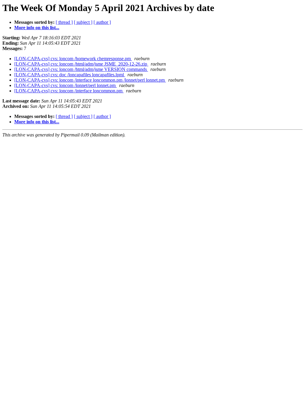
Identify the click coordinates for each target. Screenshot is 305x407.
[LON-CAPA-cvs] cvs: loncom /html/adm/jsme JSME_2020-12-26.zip (81, 63)
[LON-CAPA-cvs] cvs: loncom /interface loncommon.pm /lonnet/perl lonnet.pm (90, 80)
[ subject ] (83, 22)
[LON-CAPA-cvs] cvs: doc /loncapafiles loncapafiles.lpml (69, 74)
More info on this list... (36, 27)
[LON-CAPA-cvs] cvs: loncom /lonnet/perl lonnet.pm (65, 85)
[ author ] (102, 22)
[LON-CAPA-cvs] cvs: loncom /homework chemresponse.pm (73, 58)
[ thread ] (64, 22)
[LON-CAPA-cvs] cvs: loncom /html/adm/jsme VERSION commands (81, 69)
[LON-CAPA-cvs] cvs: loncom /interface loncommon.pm (69, 90)
